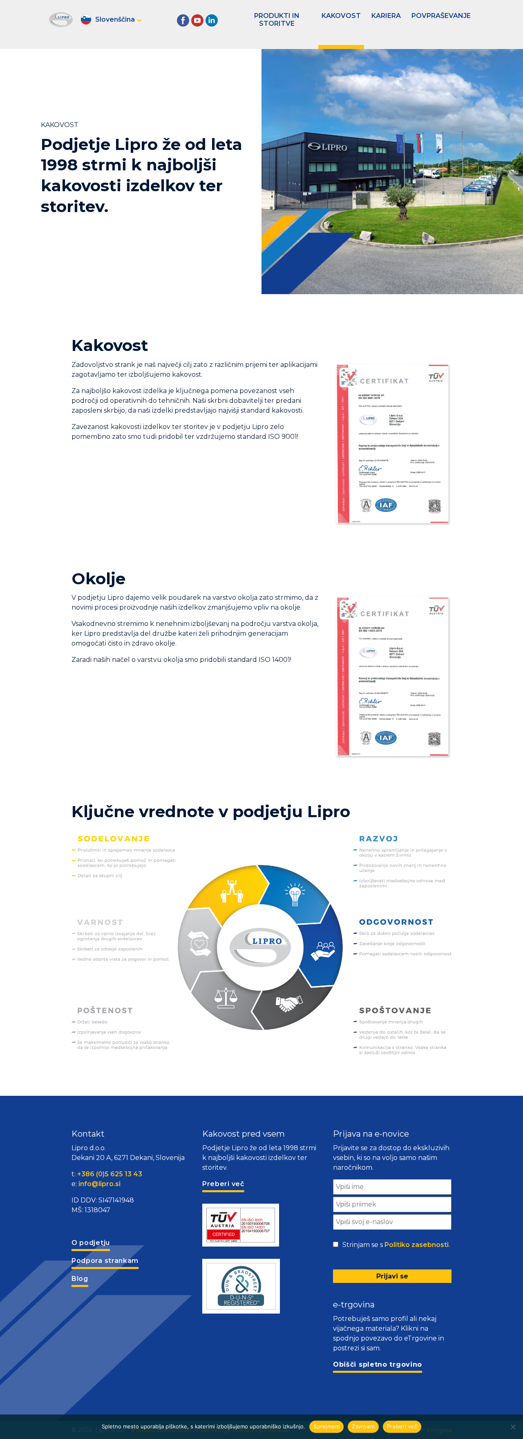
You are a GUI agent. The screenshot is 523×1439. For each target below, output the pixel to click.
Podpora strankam (105, 1261)
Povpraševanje (441, 16)
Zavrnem (363, 1426)
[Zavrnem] (513, 1427)
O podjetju (91, 1243)
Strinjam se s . (396, 1245)
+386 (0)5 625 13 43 (109, 1174)
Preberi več (402, 1426)
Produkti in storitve (276, 19)
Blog (80, 1279)
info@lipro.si (99, 1184)
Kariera (386, 16)
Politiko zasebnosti (416, 1245)
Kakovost (341, 16)
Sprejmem (326, 1426)
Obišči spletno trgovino (377, 1364)
